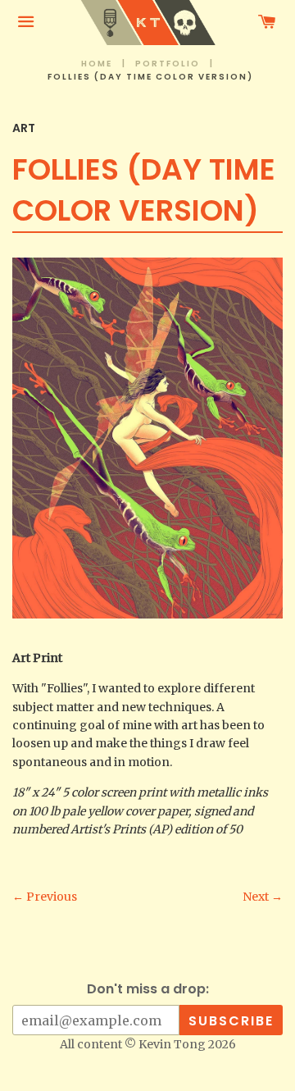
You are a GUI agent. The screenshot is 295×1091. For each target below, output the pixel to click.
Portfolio (167, 63)
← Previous (44, 896)
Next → (263, 896)
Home (96, 63)
